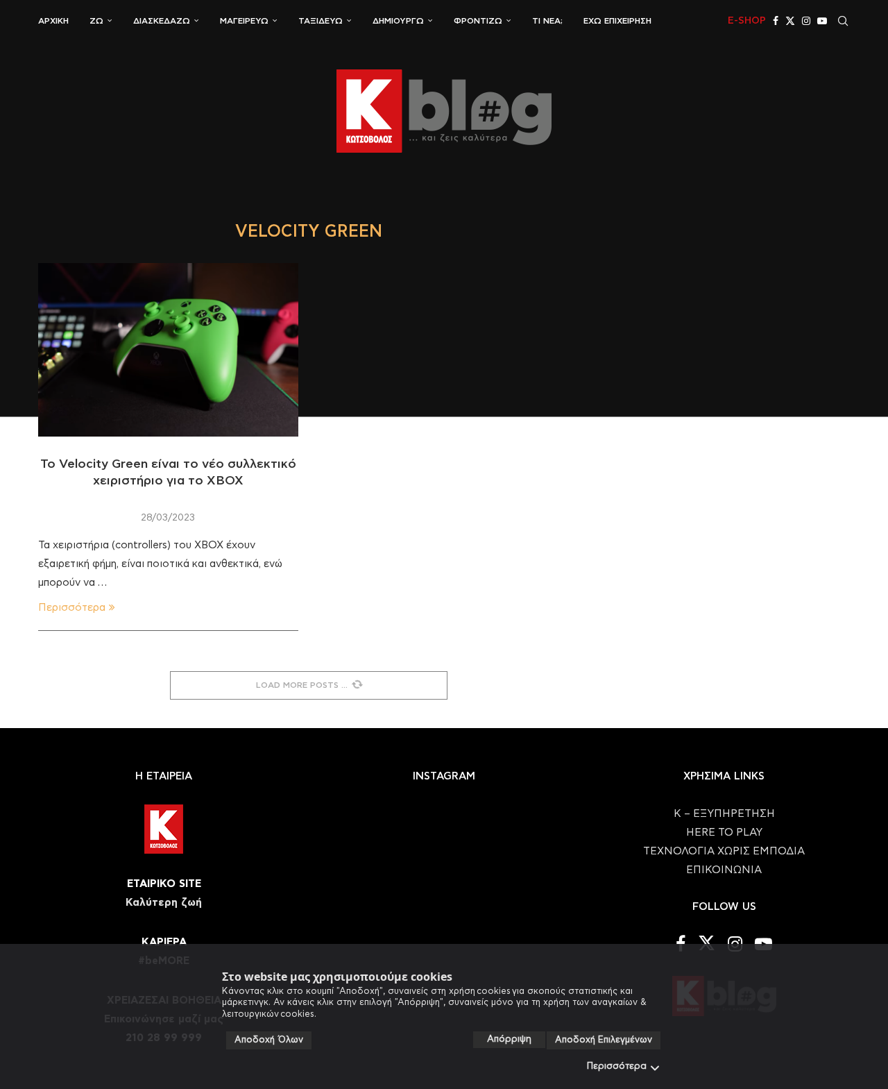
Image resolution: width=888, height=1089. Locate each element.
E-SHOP (747, 21)
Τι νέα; (547, 21)
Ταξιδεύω (320, 21)
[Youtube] (822, 21)
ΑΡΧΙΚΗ (53, 21)
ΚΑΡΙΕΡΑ (164, 942)
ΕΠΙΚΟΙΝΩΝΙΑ (724, 870)
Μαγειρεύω (244, 21)
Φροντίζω (478, 21)
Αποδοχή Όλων (268, 1040)
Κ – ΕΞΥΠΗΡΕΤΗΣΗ (724, 814)
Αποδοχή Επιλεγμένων (603, 1040)
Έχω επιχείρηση (617, 21)
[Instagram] (806, 21)
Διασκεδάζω (161, 21)
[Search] (843, 21)
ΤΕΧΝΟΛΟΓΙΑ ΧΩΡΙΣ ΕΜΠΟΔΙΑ (724, 851)
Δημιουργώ (398, 21)
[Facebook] (775, 21)
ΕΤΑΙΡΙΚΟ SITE (164, 884)
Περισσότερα (617, 1066)
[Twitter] (790, 21)
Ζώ (96, 21)
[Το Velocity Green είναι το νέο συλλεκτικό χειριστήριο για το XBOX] (168, 350)
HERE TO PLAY (724, 832)
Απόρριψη (509, 1039)
